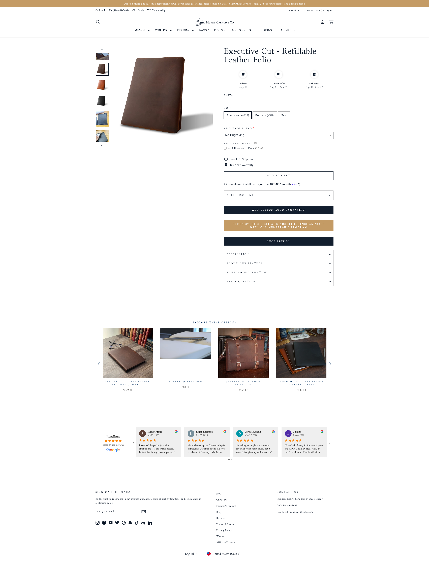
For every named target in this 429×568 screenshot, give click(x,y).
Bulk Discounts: (242, 195)
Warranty (221, 536)
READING (184, 30)
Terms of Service (225, 524)
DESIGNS (266, 30)
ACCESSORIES (241, 30)
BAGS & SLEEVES (211, 30)
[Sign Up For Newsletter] (143, 511)
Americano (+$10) (237, 115)
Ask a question (241, 281)
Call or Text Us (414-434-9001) (112, 10)
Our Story (221, 499)
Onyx (284, 115)
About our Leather (245, 263)
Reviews (221, 517)
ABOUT (286, 30)
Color (229, 108)
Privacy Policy (224, 530)
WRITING (162, 30)
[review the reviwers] (176, 432)
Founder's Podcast (226, 505)
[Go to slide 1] (229, 459)
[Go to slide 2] (231, 459)
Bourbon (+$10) (264, 115)
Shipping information (247, 272)
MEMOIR (141, 30)
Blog (218, 511)
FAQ (218, 493)
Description (238, 254)
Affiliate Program (226, 542)
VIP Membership (156, 10)
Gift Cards (138, 10)
